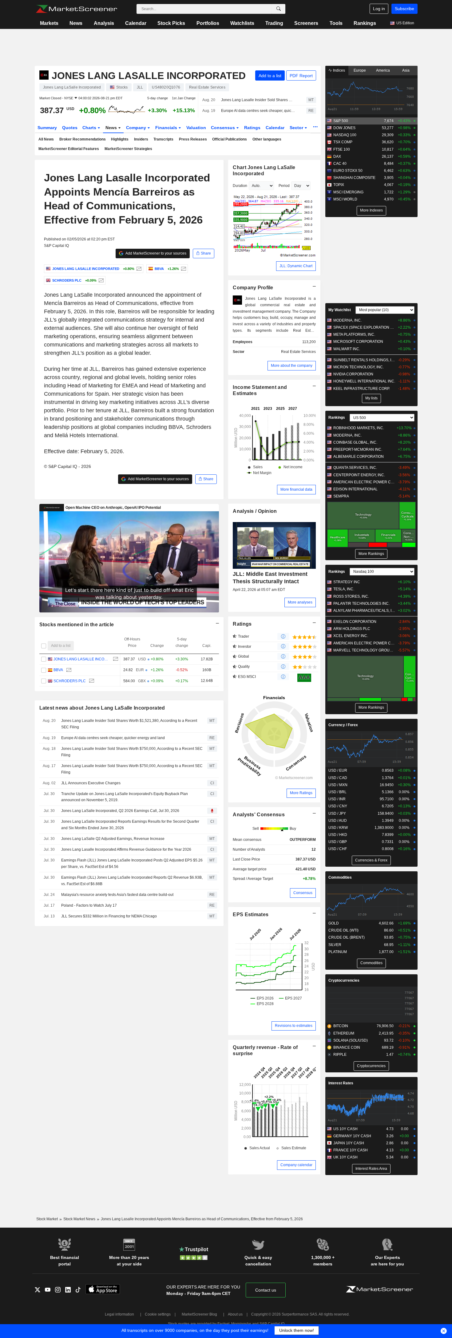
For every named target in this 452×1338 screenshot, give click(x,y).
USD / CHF (337, 849)
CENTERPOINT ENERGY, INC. (359, 475)
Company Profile (253, 287)
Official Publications (229, 139)
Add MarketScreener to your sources (155, 253)
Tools (336, 23)
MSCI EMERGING (348, 192)
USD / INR (337, 799)
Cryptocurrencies (343, 980)
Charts (89, 127)
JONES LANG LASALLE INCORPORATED (82, 659)
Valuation (196, 127)
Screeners (306, 23)
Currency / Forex (343, 725)
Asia (406, 70)
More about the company (291, 365)
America (383, 70)
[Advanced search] (278, 9)
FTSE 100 (341, 149)
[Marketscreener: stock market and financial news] (76, 9)
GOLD (333, 923)
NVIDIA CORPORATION (353, 374)
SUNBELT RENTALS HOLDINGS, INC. (364, 360)
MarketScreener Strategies (128, 149)
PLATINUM (337, 952)
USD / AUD (337, 820)
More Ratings (301, 793)
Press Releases (193, 139)
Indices (338, 70)
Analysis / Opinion (255, 511)
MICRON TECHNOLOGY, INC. (358, 367)
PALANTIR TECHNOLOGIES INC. (361, 603)
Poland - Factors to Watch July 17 (89, 905)
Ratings (252, 127)
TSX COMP (342, 142)
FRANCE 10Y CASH (350, 1150)
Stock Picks (171, 23)
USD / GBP (337, 842)
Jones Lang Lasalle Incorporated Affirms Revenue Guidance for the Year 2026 (126, 849)
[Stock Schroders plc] (100, 280)
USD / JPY (337, 813)
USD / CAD (337, 778)
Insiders (141, 139)
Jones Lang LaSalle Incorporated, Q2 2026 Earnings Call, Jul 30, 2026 (120, 811)
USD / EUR (337, 770)
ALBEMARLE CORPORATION (358, 456)
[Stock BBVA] (183, 268)
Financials (166, 127)
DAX (337, 156)
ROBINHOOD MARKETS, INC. (358, 428)
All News (46, 139)
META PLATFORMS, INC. (354, 334)
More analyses (300, 602)
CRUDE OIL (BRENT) (346, 937)
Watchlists (242, 23)
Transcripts (163, 139)
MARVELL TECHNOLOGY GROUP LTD (364, 650)
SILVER (334, 945)
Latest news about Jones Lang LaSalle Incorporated (102, 708)
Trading (274, 23)
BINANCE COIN (346, 1047)
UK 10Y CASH (345, 1157)
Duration (240, 186)
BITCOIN (340, 1026)
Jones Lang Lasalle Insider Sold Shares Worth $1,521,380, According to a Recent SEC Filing (258, 100)
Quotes (69, 127)
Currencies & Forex (371, 860)
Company (136, 127)
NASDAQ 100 (344, 135)
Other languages (266, 139)
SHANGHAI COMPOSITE (354, 178)
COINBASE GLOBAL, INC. (355, 442)
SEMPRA (341, 496)
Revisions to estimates (293, 1025)
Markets (49, 23)
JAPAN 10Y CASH (348, 1143)
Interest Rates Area (371, 1168)
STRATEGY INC (346, 582)
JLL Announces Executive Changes (91, 783)
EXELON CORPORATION (354, 622)
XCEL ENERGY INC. (350, 636)
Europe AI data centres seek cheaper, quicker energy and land (258, 111)
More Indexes (371, 210)
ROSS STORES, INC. (351, 596)
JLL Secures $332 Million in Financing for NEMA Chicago (109, 916)
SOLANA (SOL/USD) (350, 1040)
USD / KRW (338, 827)
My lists (371, 398)
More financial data (296, 489)
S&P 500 (340, 121)
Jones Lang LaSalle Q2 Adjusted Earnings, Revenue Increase (113, 839)
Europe (360, 70)
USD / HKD (337, 835)
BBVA (58, 670)
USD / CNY (337, 806)
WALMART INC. (346, 349)
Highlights (120, 139)
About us (235, 1314)
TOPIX (338, 185)
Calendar (135, 23)
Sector (297, 127)
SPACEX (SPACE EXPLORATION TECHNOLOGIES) (364, 327)
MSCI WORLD (345, 199)
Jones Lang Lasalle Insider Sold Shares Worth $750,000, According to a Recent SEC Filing (132, 751)
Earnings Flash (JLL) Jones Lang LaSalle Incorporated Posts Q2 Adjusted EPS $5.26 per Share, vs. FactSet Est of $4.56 (132, 863)
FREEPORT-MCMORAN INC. (357, 449)
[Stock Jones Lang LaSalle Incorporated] (138, 268)
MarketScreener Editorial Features (68, 149)
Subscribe (404, 8)
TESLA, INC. (343, 589)
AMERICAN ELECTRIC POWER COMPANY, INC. (364, 482)
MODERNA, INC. (347, 320)
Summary (47, 127)
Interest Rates (340, 1083)
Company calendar (296, 1165)
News (75, 23)
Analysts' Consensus (258, 814)
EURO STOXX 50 (348, 170)
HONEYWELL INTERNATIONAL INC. (364, 381)
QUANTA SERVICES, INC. (355, 467)
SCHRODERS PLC (70, 681)
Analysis (104, 23)
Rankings (365, 23)
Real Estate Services (298, 352)
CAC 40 (340, 163)
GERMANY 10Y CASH (352, 1136)
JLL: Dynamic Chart (296, 266)
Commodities (340, 877)
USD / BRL (337, 792)
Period (284, 186)
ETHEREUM (343, 1033)
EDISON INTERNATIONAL (355, 489)
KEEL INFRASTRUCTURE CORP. (361, 388)
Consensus (223, 127)
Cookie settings (158, 1314)
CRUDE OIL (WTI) (343, 930)
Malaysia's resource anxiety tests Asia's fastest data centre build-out (117, 895)
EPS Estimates (250, 914)
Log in (379, 8)
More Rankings (371, 554)
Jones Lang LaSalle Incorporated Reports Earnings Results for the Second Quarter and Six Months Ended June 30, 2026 (130, 824)
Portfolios (207, 23)
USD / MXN (337, 785)
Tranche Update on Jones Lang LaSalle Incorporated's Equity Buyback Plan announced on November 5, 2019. (124, 797)
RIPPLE (340, 1054)
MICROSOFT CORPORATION (358, 341)
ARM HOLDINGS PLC (351, 629)
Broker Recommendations (82, 139)
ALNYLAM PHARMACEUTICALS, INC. (364, 610)
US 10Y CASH (345, 1129)
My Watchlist (339, 310)
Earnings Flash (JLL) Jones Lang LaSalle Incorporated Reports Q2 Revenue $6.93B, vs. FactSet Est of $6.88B (132, 880)
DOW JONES (344, 128)
